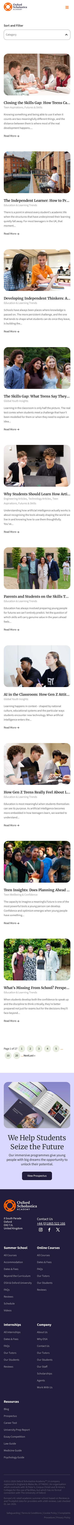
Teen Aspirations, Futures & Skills (23, 107)
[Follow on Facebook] (49, 1229)
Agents (41, 1380)
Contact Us (43, 1346)
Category (11, 35)
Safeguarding (13, 1513)
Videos (8, 1310)
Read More (10, 136)
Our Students (44, 1283)
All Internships (12, 1332)
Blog (6, 1409)
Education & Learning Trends (20, 205)
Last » (32, 1055)
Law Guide (10, 1443)
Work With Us (44, 1387)
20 (16, 1055)
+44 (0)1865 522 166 (51, 1223)
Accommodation (13, 1262)
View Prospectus (37, 1176)
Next (26, 1055)
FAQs (7, 1290)
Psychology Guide (14, 1457)
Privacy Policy (63, 1517)
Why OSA (42, 1339)
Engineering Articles (15, 499)
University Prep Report (17, 1430)
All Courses (10, 1255)
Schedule (9, 1303)
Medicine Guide (13, 1450)
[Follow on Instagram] (40, 1229)
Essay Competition (14, 1437)
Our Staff (42, 1367)
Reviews (8, 1297)
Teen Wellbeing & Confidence (21, 895)
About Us (42, 1332)
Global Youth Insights (16, 401)
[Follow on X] (57, 1229)
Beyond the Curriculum (17, 1276)
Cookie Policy (50, 1513)
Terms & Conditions (32, 1513)
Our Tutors (43, 1276)
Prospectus (10, 1416)
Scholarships (44, 1373)
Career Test (10, 1423)
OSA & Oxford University (18, 1283)
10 (8, 1055)
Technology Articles (39, 499)
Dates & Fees (11, 1269)
